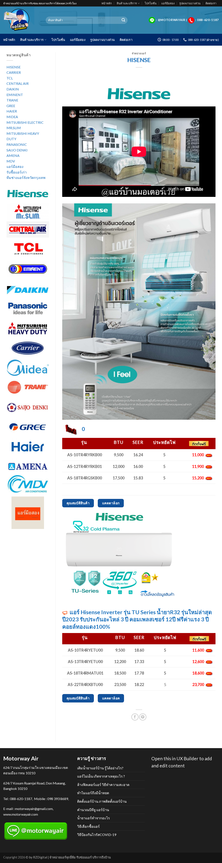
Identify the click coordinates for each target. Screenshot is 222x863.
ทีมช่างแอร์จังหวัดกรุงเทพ (26, 177)
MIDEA (12, 117)
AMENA (13, 155)
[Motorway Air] (21, 20)
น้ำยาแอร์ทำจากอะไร (93, 818)
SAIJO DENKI (17, 150)
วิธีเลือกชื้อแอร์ (88, 826)
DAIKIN (13, 89)
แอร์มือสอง (168, 3)
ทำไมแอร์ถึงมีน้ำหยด (93, 793)
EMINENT (15, 95)
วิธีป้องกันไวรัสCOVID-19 (96, 834)
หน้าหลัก (106, 3)
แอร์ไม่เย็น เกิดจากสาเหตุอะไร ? (101, 776)
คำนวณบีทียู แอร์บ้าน (93, 810)
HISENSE (14, 67)
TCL (10, 78)
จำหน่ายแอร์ (139, 53)
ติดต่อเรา (211, 3)
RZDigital (40, 857)
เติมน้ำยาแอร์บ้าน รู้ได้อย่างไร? (100, 768)
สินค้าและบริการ (127, 3)
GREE (11, 106)
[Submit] (123, 20)
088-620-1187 (21, 799)
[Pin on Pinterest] (142, 717)
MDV (11, 161)
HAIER (12, 111)
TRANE (12, 100)
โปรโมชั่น (151, 3)
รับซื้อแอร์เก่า (17, 172)
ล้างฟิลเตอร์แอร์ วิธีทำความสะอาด (103, 785)
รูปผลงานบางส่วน (190, 3)
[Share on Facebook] (135, 717)
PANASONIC (17, 144)
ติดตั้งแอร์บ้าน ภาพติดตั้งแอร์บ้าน (102, 801)
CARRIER (14, 72)
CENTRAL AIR (18, 83)
